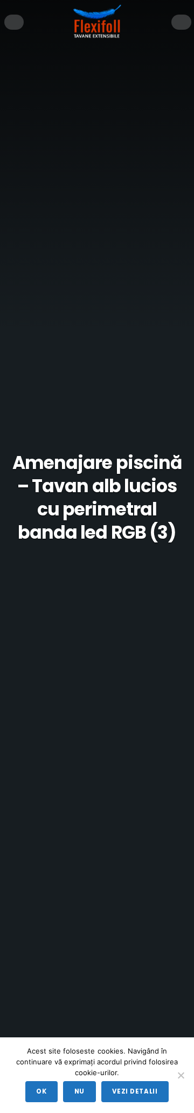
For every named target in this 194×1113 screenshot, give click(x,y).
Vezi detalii (134, 1091)
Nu (79, 1091)
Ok (41, 1091)
